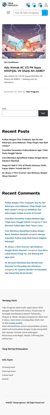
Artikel (5, 379)
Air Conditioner (11, 62)
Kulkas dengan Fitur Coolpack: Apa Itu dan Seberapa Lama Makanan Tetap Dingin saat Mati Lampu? (25, 142)
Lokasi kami (7, 375)
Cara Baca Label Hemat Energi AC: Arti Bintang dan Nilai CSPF (26, 253)
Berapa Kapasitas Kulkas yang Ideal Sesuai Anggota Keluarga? (26, 237)
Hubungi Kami (9, 371)
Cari (45, 13)
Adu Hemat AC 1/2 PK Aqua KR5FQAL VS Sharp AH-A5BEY (24, 69)
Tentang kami (8, 367)
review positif (15, 323)
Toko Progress (32, 92)
